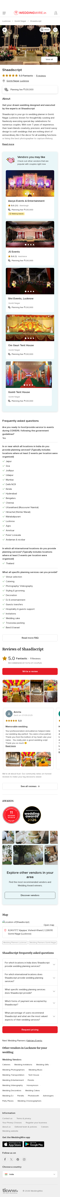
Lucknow (6, 21)
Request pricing (30, 1029)
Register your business (36, 1122)
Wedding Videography (12, 1085)
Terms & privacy (23, 1118)
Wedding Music (35, 1070)
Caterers (6, 1064)
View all (49, 59)
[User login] (56, 13)
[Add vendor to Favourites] (55, 30)
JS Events (14, 251)
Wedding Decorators (11, 1090)
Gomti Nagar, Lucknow (18, 80)
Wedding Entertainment (13, 1080)
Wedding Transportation (13, 1075)
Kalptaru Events (34, 1040)
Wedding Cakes (32, 1090)
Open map (49, 925)
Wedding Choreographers (29, 1101)
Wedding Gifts (42, 1064)
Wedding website (10, 1131)
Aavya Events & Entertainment (26, 200)
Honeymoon (32, 1085)
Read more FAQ (30, 637)
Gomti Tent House (19, 392)
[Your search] (4, 30)
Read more (8, 144)
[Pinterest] (17, 1159)
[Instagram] (24, 1159)
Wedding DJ (7, 1095)
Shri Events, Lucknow (20, 298)
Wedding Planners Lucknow (15, 942)
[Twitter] (11, 1159)
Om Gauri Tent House (21, 345)
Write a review (30, 671)
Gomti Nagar (21, 21)
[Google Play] (34, 1146)
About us (6, 1127)
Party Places (8, 1101)
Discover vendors (30, 895)
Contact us (7, 1118)
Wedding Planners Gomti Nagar (43, 942)
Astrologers (48, 1095)
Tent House (33, 1075)
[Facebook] (5, 1159)
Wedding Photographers (13, 1070)
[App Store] (12, 1146)
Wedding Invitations (23, 1064)
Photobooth (33, 1095)
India (11, 1174)
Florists (31, 1080)
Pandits (20, 1095)
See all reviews (29, 786)
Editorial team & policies (26, 1127)
